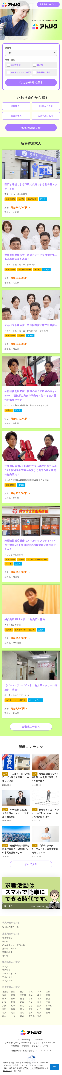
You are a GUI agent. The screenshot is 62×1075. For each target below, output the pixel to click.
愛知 (39, 1002)
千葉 (31, 995)
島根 (13, 1009)
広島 (31, 1009)
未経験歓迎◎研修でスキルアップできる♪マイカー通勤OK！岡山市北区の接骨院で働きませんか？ (30, 544)
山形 (48, 992)
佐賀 (39, 1013)
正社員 (5, 966)
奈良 (22, 1006)
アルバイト (7, 977)
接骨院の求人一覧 (10, 927)
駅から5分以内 (46, 116)
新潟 (22, 999)
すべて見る (31, 864)
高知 (13, 1013)
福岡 (31, 1013)
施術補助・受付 (9, 948)
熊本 (4, 1016)
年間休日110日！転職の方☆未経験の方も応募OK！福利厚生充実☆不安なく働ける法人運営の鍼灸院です (31, 470)
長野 (13, 1002)
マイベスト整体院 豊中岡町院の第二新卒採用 (31, 325)
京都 (31, 1006)
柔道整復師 (7, 938)
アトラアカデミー (47, 1043)
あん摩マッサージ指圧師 (13, 945)
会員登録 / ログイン (48, 4)
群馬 (13, 999)
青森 (13, 992)
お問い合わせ (23, 1039)
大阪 (4, 1006)
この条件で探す (33, 82)
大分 (13, 1016)
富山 (31, 999)
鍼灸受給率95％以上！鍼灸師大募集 (25, 619)
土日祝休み (16, 116)
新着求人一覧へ (31, 726)
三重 (48, 1002)
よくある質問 (37, 1039)
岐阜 (22, 1002)
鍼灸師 (5, 941)
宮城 (31, 992)
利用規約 (15, 1046)
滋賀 (39, 1006)
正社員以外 (7, 980)
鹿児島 (32, 1016)
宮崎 (22, 1016)
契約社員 (6, 970)
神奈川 (23, 995)
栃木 (4, 999)
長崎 (48, 1013)
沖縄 (39, 1016)
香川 (4, 1013)
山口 (39, 1009)
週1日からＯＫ (46, 106)
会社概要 (25, 1046)
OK (54, 1067)
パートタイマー (9, 973)
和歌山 (49, 1006)
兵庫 (13, 1006)
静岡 (31, 1002)
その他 (5, 955)
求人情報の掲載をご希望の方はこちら (21, 1043)
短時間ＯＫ (16, 106)
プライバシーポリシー (41, 1046)
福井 (48, 999)
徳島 (22, 1013)
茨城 (48, 995)
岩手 (22, 992)
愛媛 (48, 1009)
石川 (39, 999)
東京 (13, 995)
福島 (4, 995)
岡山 (22, 1009)
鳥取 (4, 1009)
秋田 (39, 992)
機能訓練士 (7, 952)
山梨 (4, 1002)
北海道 (5, 992)
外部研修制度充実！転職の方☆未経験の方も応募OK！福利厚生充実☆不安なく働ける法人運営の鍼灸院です (31, 395)
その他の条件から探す (31, 128)
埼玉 (39, 995)
